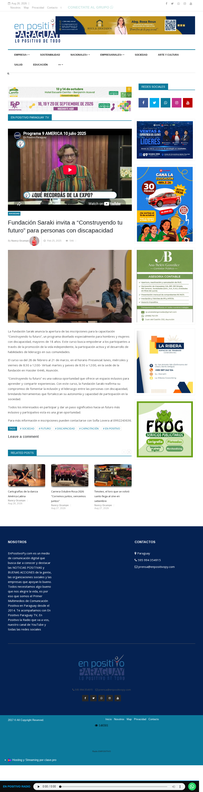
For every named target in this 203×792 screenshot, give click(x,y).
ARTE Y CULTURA (168, 54)
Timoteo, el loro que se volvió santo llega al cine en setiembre (111, 496)
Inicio (108, 719)
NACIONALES (78, 54)
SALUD (18, 64)
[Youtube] (191, 3)
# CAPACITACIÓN (89, 428)
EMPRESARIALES (110, 54)
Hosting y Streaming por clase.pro (34, 760)
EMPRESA (20, 54)
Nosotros (15, 7)
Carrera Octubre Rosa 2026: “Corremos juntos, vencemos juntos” (68, 496)
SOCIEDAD (141, 54)
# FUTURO (45, 428)
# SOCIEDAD (27, 428)
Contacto (52, 7)
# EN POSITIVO (111, 428)
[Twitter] (172, 3)
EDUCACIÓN (40, 64)
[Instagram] (185, 3)
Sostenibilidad (50, 54)
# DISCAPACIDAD (65, 428)
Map (26, 7)
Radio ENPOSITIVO (101, 751)
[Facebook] (167, 3)
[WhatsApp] (179, 3)
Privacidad (38, 7)
